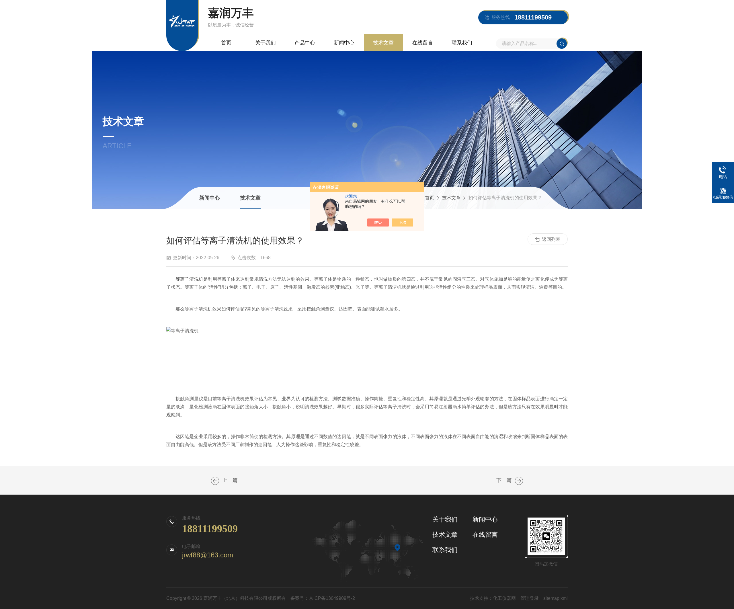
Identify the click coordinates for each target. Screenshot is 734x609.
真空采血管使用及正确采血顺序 (519, 481)
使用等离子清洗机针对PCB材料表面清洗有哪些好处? (215, 481)
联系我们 (462, 43)
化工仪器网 (504, 598)
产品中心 (304, 43)
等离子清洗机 (189, 279)
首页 (226, 43)
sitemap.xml (555, 598)
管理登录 (529, 598)
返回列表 (551, 239)
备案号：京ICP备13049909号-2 (322, 598)
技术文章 (383, 43)
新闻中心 (344, 43)
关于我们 (265, 43)
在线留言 (422, 43)
